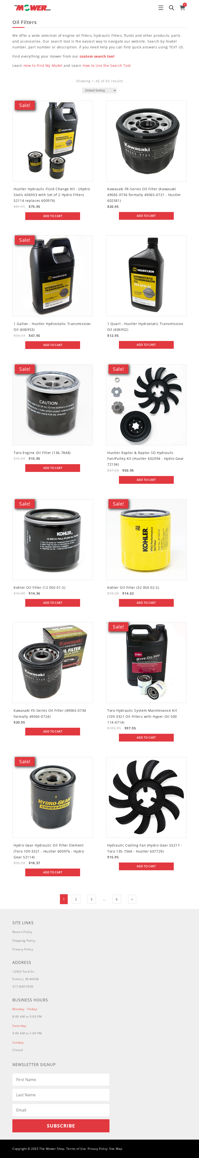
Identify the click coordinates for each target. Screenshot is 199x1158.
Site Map (115, 1149)
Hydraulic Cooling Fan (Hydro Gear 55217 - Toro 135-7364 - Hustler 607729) (144, 848)
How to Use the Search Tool (107, 65)
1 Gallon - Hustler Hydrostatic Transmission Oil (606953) (52, 326)
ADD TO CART (52, 216)
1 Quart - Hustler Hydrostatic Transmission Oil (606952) (145, 326)
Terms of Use (76, 1149)
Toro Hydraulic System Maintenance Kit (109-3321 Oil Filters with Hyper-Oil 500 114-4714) (142, 716)
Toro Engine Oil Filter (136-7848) (42, 452)
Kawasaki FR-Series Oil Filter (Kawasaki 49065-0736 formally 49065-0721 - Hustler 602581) (144, 195)
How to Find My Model (43, 65)
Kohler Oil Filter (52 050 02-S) (133, 587)
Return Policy (22, 932)
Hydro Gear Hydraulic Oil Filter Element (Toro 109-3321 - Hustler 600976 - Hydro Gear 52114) (49, 851)
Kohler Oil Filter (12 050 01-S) (40, 587)
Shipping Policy (23, 941)
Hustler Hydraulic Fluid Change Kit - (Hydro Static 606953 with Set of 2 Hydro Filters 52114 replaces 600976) (52, 195)
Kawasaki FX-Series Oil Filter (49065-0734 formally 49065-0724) (50, 713)
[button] (161, 7)
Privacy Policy (22, 949)
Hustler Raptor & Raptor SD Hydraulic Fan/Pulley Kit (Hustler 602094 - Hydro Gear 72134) (145, 458)
